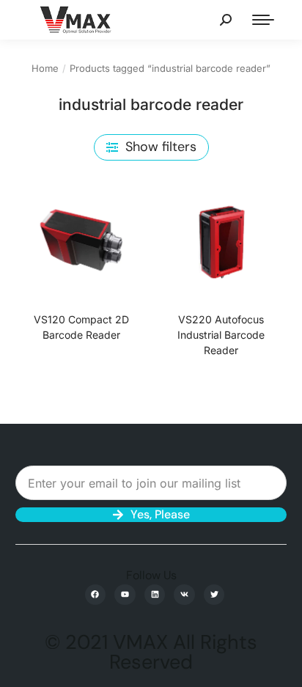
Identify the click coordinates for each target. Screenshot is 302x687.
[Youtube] (125, 595)
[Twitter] (214, 595)
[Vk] (184, 595)
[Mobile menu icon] (263, 20)
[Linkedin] (155, 595)
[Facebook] (95, 595)
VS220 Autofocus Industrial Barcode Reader (221, 334)
